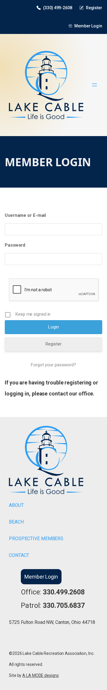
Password (15, 245)
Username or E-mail (25, 215)
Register (94, 7)
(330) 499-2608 (57, 7)
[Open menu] (94, 84)
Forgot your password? (53, 364)
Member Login (88, 26)
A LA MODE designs (40, 675)
